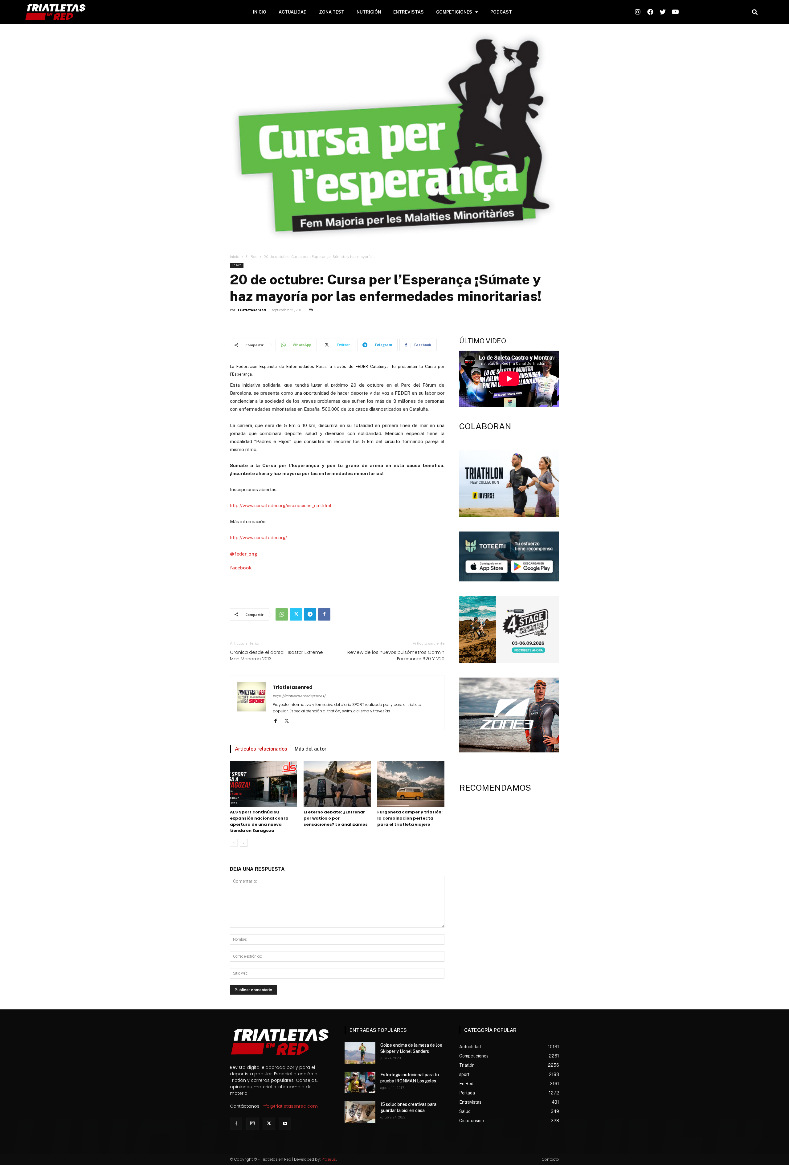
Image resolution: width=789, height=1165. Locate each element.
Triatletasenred (251, 310)
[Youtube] (285, 1124)
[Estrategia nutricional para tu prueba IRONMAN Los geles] (360, 1082)
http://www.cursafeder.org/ (258, 537)
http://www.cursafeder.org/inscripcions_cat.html (280, 505)
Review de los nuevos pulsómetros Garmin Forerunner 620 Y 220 (395, 655)
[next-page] (243, 843)
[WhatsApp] (282, 614)
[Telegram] (310, 614)
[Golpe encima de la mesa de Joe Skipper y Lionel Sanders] (360, 1053)
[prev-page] (234, 843)
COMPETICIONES (454, 12)
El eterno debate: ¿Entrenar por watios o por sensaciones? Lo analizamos (336, 818)
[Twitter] (296, 614)
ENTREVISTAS (408, 12)
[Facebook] (324, 614)
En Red (251, 257)
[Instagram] (252, 1124)
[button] (755, 12)
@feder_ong (243, 554)
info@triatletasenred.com (290, 1106)
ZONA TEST (331, 12)
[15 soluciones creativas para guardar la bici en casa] (360, 1112)
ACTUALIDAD (293, 12)
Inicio (234, 257)
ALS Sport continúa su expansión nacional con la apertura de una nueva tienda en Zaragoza (259, 821)
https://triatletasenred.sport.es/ (299, 696)
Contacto (550, 1159)
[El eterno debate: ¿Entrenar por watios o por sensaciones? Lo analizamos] (337, 784)
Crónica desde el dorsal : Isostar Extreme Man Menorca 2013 (276, 655)
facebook (240, 567)
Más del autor (310, 749)
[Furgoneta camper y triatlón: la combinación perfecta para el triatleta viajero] (410, 784)
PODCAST (501, 12)
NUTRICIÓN (369, 12)
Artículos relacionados (261, 749)
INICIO (259, 12)
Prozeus (328, 1159)
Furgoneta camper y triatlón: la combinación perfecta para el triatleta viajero (410, 818)
